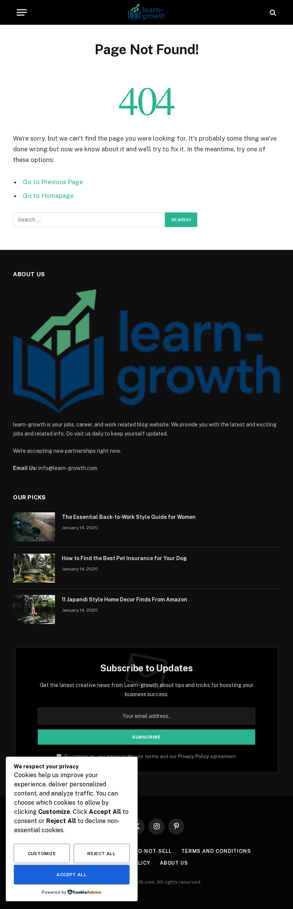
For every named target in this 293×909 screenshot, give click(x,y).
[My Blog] (146, 12)
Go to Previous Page (53, 182)
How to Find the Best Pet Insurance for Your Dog (124, 558)
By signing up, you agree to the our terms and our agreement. (150, 756)
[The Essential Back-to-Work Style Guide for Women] (34, 526)
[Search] (272, 12)
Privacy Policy (193, 756)
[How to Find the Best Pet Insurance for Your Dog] (34, 568)
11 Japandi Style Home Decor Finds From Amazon (124, 599)
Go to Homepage (48, 195)
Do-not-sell (153, 851)
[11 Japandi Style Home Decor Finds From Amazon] (34, 609)
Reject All (101, 853)
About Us (174, 863)
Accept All (71, 874)
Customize (42, 853)
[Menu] (22, 12)
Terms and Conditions (216, 851)
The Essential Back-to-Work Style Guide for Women (129, 517)
